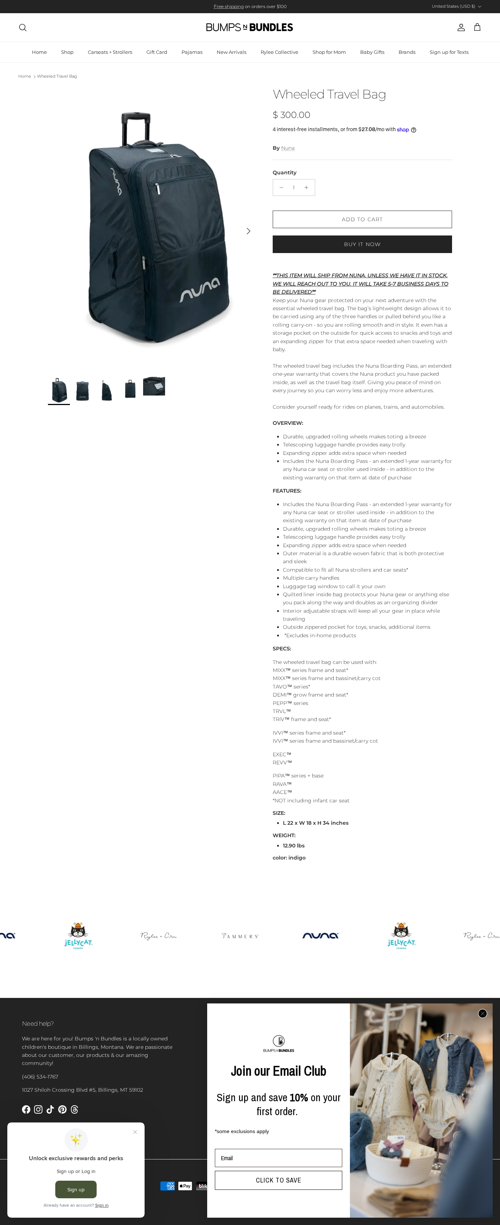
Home (39, 52)
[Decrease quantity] (279, 187)
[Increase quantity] (308, 187)
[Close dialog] (482, 1013)
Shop (67, 52)
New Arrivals (231, 52)
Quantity (284, 172)
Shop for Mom (329, 52)
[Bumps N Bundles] (250, 27)
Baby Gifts (372, 52)
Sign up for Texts (449, 52)
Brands (407, 52)
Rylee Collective (279, 52)
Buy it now (362, 244)
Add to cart (362, 219)
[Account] (460, 27)
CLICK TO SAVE (279, 1180)
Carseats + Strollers (110, 52)
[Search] (22, 27)
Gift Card (156, 52)
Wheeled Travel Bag (57, 76)
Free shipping (229, 6)
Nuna (288, 148)
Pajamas (192, 52)
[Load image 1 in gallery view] (152, 227)
